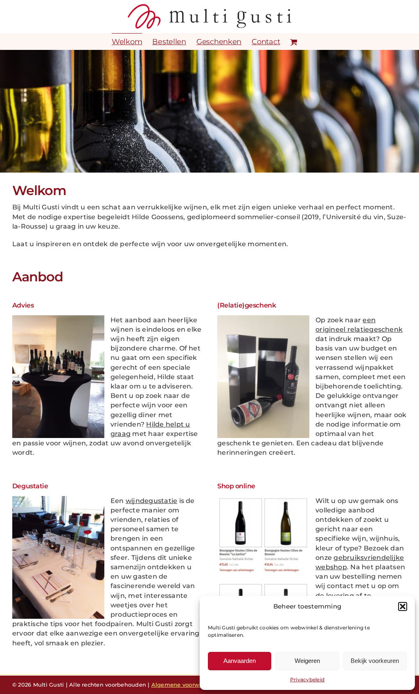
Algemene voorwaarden (185, 684)
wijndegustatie (151, 501)
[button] (403, 606)
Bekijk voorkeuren (375, 660)
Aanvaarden (239, 660)
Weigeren (307, 660)
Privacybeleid (307, 679)
